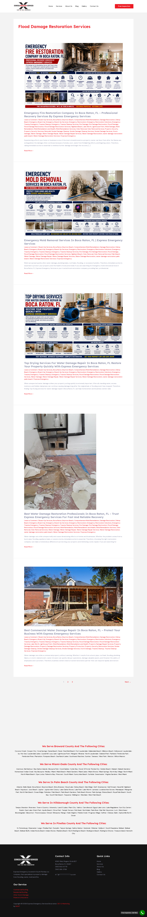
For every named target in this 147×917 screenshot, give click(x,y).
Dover (73, 815)
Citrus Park (57, 810)
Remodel (47, 131)
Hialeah (114, 769)
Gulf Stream (112, 787)
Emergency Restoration (77, 122)
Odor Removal (81, 129)
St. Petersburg (22, 828)
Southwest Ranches (77, 756)
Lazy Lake (53, 754)
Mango (63, 813)
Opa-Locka (40, 774)
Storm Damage (85, 649)
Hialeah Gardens (124, 769)
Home (51, 6)
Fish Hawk (78, 810)
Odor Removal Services (95, 129)
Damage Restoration (107, 120)
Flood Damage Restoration (34, 127)
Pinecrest (59, 774)
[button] (124, 6)
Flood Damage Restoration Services (57, 127)
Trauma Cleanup (98, 649)
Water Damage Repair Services (70, 134)
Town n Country (42, 807)
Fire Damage (83, 124)
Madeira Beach (62, 831)
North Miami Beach (28, 774)
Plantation (38, 756)
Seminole (87, 828)
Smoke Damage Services (103, 131)
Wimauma (56, 813)
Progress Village (94, 813)
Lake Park (78, 790)
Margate (74, 754)
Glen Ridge (89, 787)
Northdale (86, 810)
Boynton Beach (68, 120)
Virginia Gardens (111, 774)
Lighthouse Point (98, 127)
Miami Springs (104, 772)
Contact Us (94, 6)
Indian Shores (51, 831)
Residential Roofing (20, 892)
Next (128, 682)
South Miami (68, 774)
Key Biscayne (39, 772)
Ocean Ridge (38, 792)
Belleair (121, 828)
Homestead (19, 772)
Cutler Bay (74, 769)
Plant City (72, 807)
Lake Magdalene (112, 807)
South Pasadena (112, 828)
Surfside (91, 774)
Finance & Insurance (21, 897)
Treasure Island (119, 831)
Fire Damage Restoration (98, 124)
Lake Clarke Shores (67, 790)
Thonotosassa (40, 813)
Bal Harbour (28, 769)
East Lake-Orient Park (33, 810)
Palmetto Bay (50, 774)
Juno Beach (33, 790)
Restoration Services (106, 646)
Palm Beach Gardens (68, 792)
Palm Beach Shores (84, 792)
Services (59, 6)
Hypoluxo (24, 790)
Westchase (123, 810)
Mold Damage (110, 127)
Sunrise (87, 756)
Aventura (19, 769)
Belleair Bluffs (25, 831)
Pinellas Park (47, 828)
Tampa (18, 807)
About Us (68, 6)
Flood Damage (113, 124)
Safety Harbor (77, 828)
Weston (110, 756)
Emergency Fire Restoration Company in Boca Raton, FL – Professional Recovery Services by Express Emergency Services (71, 114)
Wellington (76, 795)
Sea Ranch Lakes (62, 756)
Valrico (79, 807)
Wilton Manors (119, 756)
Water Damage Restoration (92, 134)
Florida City (95, 769)
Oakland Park (104, 754)
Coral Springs (42, 751)
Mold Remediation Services (66, 129)
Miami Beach (61, 772)
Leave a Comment (30, 120)
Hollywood (118, 751)
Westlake (84, 795)
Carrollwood (87, 807)
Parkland (113, 754)
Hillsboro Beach (107, 751)
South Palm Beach (56, 795)
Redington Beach (93, 831)
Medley (47, 772)
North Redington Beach (77, 831)
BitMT (18, 906)
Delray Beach (79, 787)
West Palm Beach (94, 795)
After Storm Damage (21, 895)
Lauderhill (45, 754)
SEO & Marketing (63, 904)
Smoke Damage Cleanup (60, 131)
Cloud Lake (69, 787)
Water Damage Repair (50, 134)
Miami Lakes (83, 772)
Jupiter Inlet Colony (52, 790)
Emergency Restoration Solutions (99, 122)
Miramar (81, 754)
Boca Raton (57, 120)
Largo (40, 828)
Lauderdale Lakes (34, 754)
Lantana (95, 790)
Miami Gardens (72, 772)
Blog (76, 6)
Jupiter (41, 790)
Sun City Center (125, 807)
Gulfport (101, 828)
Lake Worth (87, 127)
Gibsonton (30, 813)
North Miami (128, 772)
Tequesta (67, 795)
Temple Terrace (67, 810)
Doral (81, 769)
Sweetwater (99, 774)
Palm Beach (116, 254)
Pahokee (47, 792)
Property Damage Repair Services (101, 644)
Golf (95, 787)
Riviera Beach (107, 792)
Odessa (110, 813)
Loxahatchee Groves (107, 790)
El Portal (87, 769)
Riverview (32, 807)
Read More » (28, 150)
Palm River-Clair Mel (98, 810)
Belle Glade (27, 787)
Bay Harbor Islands (40, 769)
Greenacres (102, 787)
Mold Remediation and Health (44, 129)
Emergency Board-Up (37, 122)
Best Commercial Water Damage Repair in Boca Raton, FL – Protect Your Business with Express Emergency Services (72, 632)
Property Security (111, 129)
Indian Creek (28, 772)
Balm (116, 813)
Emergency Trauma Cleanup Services (65, 124)
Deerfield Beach (69, 751)
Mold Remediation (67, 527)
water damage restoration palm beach (38, 532)
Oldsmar (94, 828)
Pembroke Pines (28, 756)
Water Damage (36, 134)
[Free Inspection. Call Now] (142, 912)
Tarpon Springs (65, 828)
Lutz (116, 810)
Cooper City (31, 751)
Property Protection (76, 646)
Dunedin (56, 828)
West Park (102, 756)
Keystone (109, 810)
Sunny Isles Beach (80, 774)
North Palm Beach (26, 792)
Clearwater (32, 828)
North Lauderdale (91, 754)
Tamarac (95, 756)
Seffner (103, 813)
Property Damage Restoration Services (54, 646)
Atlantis (19, 787)
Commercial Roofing (21, 890)
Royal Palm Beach (119, 792)
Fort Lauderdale (82, 751)
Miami (54, 772)
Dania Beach (52, 751)
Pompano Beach (49, 756)
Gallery (84, 6)
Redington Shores (106, 831)
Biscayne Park (53, 769)
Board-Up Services (45, 120)
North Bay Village (116, 772)
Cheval (49, 813)
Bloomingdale (20, 813)
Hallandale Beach (95, 751)
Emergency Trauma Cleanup (40, 124)
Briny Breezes (59, 787)
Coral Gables (64, 769)
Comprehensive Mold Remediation (86, 120)
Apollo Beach (47, 810)
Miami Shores (93, 772)
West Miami (122, 774)
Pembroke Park (122, 754)
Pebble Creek (83, 813)
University (53, 807)
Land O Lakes (63, 807)
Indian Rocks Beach (38, 831)
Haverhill (120, 787)
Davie (60, 751)
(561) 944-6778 (61, 867)
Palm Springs (96, 792)
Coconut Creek (20, 751)
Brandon (25, 807)
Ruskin (21, 810)
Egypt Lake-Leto (99, 807)
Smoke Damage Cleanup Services (82, 131)
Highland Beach (76, 127)
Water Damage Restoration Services (46, 136)
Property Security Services (34, 131)
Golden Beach (105, 769)
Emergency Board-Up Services (57, 122)
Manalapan (120, 790)
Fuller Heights (72, 813)
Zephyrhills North (125, 813)
